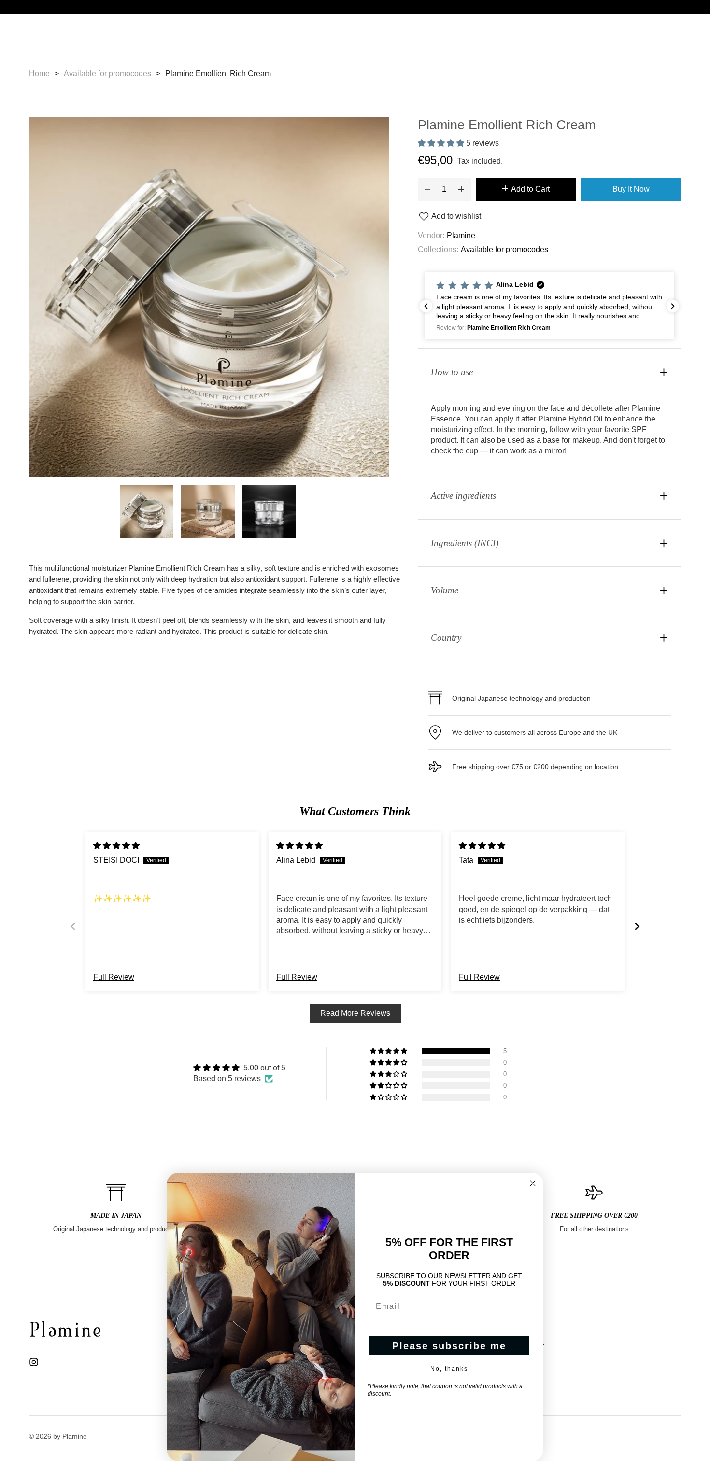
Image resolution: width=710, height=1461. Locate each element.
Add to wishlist (455, 216)
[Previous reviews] (426, 306)
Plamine (461, 235)
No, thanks (449, 1368)
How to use (452, 372)
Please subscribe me (449, 1345)
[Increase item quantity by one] (461, 189)
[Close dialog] (533, 1183)
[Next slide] (637, 926)
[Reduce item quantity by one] (427, 189)
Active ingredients (463, 496)
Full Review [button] (113, 977)
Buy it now (631, 189)
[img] (116, 846)
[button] (442, 143)
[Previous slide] (73, 926)
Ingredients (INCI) (464, 543)
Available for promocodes (504, 249)
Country (446, 637)
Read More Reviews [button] (355, 1013)
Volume (444, 590)
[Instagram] (34, 1361)
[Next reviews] (673, 306)
